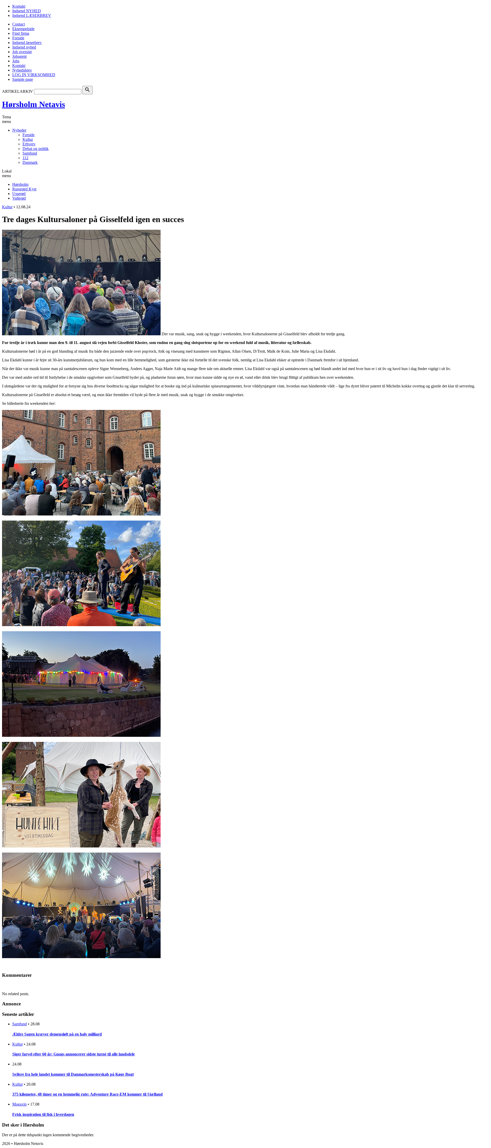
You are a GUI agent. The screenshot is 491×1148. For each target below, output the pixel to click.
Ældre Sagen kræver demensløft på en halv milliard (57, 1034)
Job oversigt (22, 52)
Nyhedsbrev (22, 70)
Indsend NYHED (26, 11)
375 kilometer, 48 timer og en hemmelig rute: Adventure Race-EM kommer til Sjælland (87, 1094)
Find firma (20, 33)
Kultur (28, 139)
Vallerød (19, 198)
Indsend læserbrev (27, 42)
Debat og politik (36, 148)
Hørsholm (20, 184)
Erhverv (29, 144)
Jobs (15, 61)
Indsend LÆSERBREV (31, 15)
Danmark (30, 162)
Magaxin (19, 1104)
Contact (18, 24)
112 (25, 158)
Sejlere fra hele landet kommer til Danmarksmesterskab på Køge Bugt (73, 1074)
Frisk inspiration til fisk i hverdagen (43, 1114)
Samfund (30, 153)
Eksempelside (23, 29)
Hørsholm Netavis (33, 104)
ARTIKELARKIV (17, 91)
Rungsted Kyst (24, 189)
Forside (18, 38)
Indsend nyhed (24, 47)
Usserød (19, 193)
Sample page (22, 79)
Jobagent (19, 56)
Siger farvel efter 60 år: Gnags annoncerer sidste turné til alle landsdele (73, 1054)
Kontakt (18, 6)
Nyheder (19, 130)
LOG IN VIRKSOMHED (33, 75)
